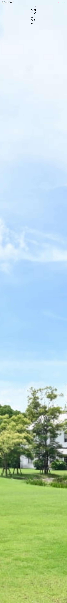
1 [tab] (32, 601)
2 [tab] (33, 601)
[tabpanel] (33, 301)
